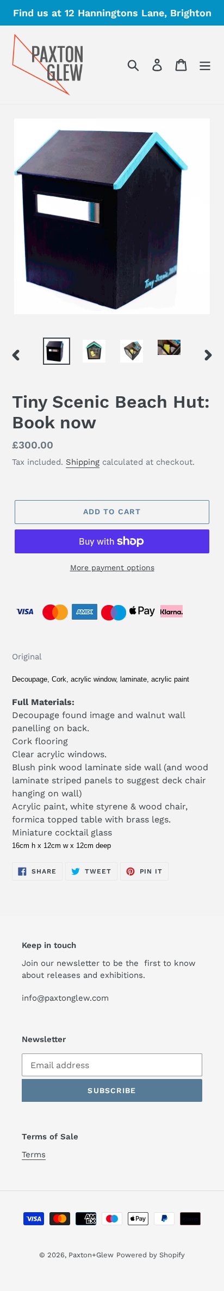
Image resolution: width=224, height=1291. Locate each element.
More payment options (112, 567)
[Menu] (205, 65)
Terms (34, 1154)
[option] (57, 351)
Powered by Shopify (150, 1255)
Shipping (82, 462)
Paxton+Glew (91, 1255)
